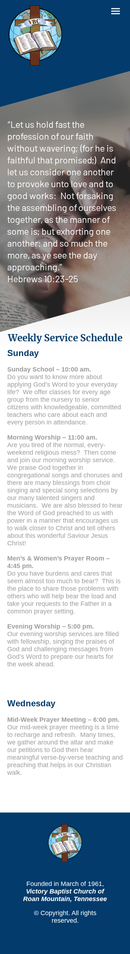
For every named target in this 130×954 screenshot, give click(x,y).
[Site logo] (35, 35)
